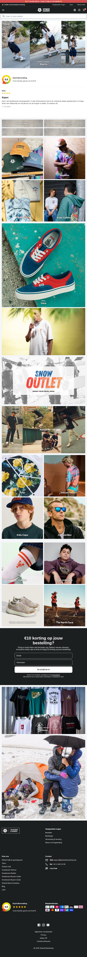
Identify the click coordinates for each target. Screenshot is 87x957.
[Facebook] (39, 924)
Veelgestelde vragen (58, 4)
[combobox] (43, 16)
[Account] (79, 10)
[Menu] (3, 10)
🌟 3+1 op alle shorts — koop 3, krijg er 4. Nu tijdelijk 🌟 (43, 1)
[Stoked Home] (43, 10)
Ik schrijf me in (43, 669)
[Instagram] (43, 924)
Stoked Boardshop (47, 948)
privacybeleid (56, 675)
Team (71, 4)
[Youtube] (48, 924)
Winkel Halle (81, 4)
